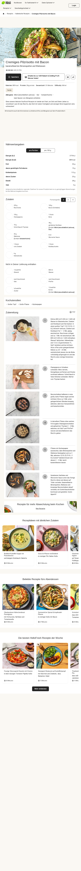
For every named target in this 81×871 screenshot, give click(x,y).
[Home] (3, 14)
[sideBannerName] (40, 126)
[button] (40, 199)
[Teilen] (73, 77)
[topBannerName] (40, 22)
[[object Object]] (68, 77)
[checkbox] (6, 70)
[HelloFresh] (6, 2)
